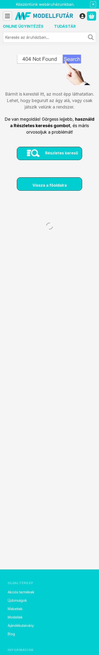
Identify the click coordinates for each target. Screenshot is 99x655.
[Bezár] (93, 4)
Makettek (15, 609)
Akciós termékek (21, 592)
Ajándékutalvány (21, 625)
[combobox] (49, 37)
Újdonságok (17, 600)
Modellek (15, 617)
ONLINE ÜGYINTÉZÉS (23, 26)
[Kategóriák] (7, 16)
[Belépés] (82, 16)
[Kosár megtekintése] (91, 16)
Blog (11, 634)
